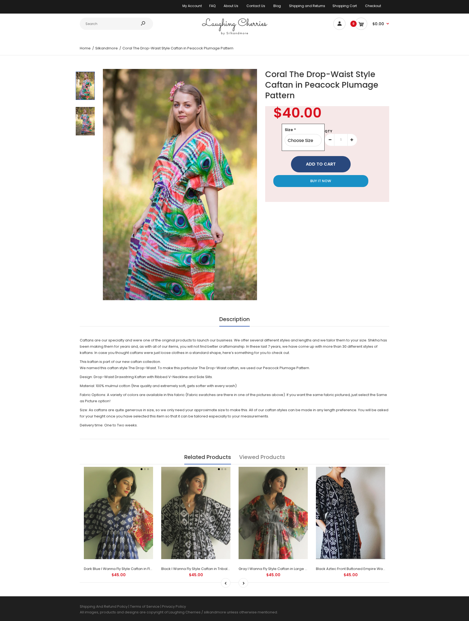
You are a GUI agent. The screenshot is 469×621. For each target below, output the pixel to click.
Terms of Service (145, 606)
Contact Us (255, 6)
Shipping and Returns (307, 6)
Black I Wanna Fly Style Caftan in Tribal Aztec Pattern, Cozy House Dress (223, 568)
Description (234, 319)
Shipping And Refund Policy (104, 606)
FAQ (212, 6)
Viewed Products (262, 457)
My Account (192, 6)
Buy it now (320, 180)
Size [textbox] (290, 129)
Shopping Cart (344, 6)
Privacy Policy (174, 606)
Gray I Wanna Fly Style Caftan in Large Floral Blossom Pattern (291, 568)
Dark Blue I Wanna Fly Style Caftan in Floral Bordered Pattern (136, 568)
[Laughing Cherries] (234, 34)
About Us (231, 6)
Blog (277, 6)
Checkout (373, 6)
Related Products (207, 457)
